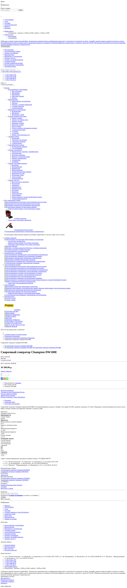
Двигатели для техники (19, 140)
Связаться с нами (9, 514)
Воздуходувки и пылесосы (20, 182)
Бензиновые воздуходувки (31, 203)
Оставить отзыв (6, 360)
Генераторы (15, 138)
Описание (7, 400)
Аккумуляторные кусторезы (33, 273)
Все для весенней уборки (12, 200)
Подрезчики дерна (18, 175)
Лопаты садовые (17, 121)
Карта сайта (8, 515)
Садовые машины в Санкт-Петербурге (16, 512)
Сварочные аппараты (18, 141)
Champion (17, 309)
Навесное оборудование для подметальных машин (24, 209)
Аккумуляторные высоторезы (34, 268)
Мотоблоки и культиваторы (13, 56)
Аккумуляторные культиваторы (36, 271)
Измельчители (16, 187)
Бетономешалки (17, 167)
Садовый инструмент (19, 130)
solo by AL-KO (20, 325)
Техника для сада (9, 58)
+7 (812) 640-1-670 (10, 75)
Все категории (9, 49)
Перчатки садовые (18, 125)
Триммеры (15, 162)
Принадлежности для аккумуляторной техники (27, 197)
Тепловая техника (10, 66)
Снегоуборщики (17, 148)
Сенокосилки (16, 160)
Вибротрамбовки (17, 170)
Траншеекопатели (17, 178)
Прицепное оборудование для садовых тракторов (24, 244)
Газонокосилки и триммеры (13, 253)
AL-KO (13, 298)
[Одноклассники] (4, 379)
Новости (7, 26)
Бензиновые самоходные (30, 286)
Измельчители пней (18, 173)
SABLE (13, 316)
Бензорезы (15, 165)
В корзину (4, 483)
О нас (6, 21)
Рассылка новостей (10, 550)
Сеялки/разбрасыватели (19, 198)
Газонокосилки (16, 153)
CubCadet (15, 311)
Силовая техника (9, 61)
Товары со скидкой (10, 519)
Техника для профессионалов (13, 60)
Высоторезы (16, 183)
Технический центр (10, 25)
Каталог (7, 88)
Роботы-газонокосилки (19, 158)
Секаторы (15, 131)
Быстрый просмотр (7, 476)
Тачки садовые (16, 177)
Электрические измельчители (34, 231)
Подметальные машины (19, 146)
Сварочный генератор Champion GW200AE (14, 480)
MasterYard (16, 315)
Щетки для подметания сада (21, 135)
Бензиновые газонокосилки (32, 258)
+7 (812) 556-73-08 (10, 76)
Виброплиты (16, 168)
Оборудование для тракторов (21, 101)
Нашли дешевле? (6, 371)
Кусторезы (15, 190)
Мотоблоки (15, 113)
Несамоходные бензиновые (32, 290)
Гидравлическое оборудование (21, 172)
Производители (9, 296)
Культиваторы (16, 111)
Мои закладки (8, 548)
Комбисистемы (16, 188)
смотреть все (17, 71)
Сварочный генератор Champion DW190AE (14, 471)
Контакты (7, 28)
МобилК (14, 326)
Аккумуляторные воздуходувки (36, 202)
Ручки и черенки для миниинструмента (24, 128)
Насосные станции (18, 96)
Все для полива (17, 91)
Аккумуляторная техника (12, 265)
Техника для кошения (11, 53)
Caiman (13, 300)
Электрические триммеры (31, 263)
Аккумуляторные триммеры (33, 256)
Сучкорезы (15, 133)
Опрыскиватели (17, 193)
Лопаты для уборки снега (20, 120)
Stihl (10, 318)
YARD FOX (17, 323)
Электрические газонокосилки (35, 261)
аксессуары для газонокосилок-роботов (20, 283)
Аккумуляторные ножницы (32, 275)
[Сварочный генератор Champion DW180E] (18, 346)
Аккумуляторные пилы (28, 276)
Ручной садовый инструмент (13, 63)
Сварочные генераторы (19, 338)
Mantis (12, 313)
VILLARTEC (19, 321)
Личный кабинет (9, 545)
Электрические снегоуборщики (36, 295)
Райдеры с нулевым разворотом (22, 104)
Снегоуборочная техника (12, 51)
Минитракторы (9, 55)
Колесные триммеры (18, 155)
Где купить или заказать (12, 404)
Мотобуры (15, 192)
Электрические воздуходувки (23, 230)
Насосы (14, 98)
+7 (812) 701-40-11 (10, 80)
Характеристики (9, 402)
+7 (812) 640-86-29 (10, 78)
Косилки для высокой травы (21, 156)
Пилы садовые (16, 126)
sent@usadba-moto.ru (10, 566)
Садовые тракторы (18, 106)
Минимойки (16, 93)
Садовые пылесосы (20, 218)
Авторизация (12, 38)
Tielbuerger (16, 320)
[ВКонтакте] (2, 379)
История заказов (9, 547)
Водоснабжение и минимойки (14, 65)
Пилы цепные (16, 195)
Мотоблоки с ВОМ (18, 114)
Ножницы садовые (18, 123)
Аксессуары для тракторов (16, 241)
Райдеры (14, 103)
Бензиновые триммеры (28, 259)
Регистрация (12, 36)
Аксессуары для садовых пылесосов (19, 220)
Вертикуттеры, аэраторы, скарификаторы (25, 151)
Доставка (7, 23)
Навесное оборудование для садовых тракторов (23, 243)
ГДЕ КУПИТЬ (9, 20)
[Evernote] (7, 379)
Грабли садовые (17, 118)
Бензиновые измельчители (31, 205)
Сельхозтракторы (17, 108)
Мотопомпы (16, 94)
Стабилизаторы (17, 143)
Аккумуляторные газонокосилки (37, 254)
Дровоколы (15, 185)
